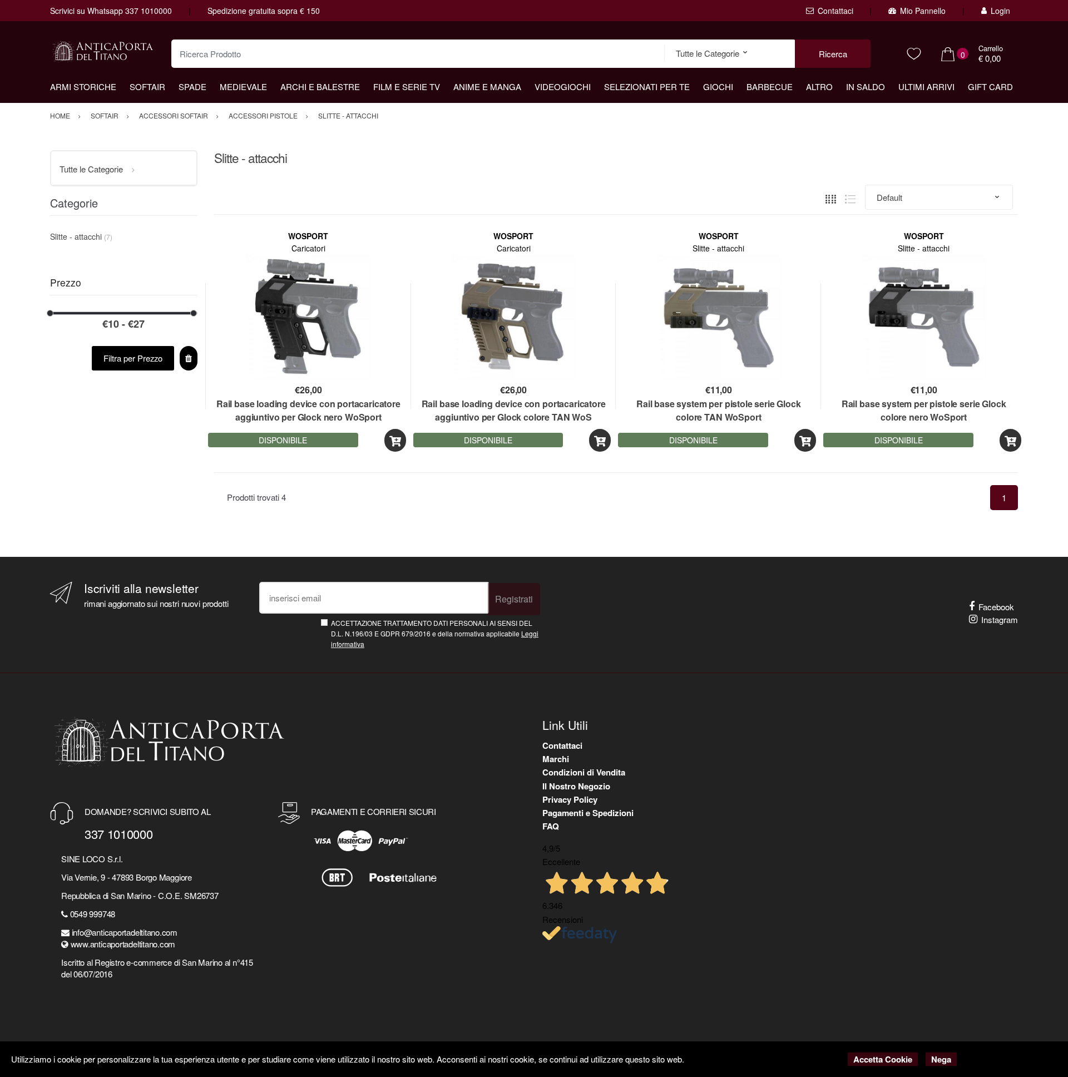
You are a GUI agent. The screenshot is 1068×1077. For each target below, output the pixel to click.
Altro (819, 86)
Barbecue (769, 86)
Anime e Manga (487, 86)
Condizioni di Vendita (583, 772)
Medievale (243, 86)
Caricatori (308, 248)
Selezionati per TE (647, 86)
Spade (192, 86)
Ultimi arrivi (926, 86)
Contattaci (835, 10)
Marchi (555, 759)
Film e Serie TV (406, 86)
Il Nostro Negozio (576, 786)
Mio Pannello (923, 10)
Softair (147, 86)
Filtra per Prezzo (132, 358)
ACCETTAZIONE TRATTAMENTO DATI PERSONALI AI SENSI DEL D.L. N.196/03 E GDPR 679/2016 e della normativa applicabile (434, 633)
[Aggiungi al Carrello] (395, 440)
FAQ (550, 826)
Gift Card (990, 86)
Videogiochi (563, 86)
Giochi (718, 86)
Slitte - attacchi (718, 248)
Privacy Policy (569, 799)
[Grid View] (830, 197)
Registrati (514, 598)
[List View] (850, 197)
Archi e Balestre (320, 86)
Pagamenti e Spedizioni (588, 813)
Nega (941, 1059)
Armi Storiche (83, 86)
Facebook (996, 606)
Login (1000, 10)
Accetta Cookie (882, 1059)
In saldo (865, 86)
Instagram (999, 619)
